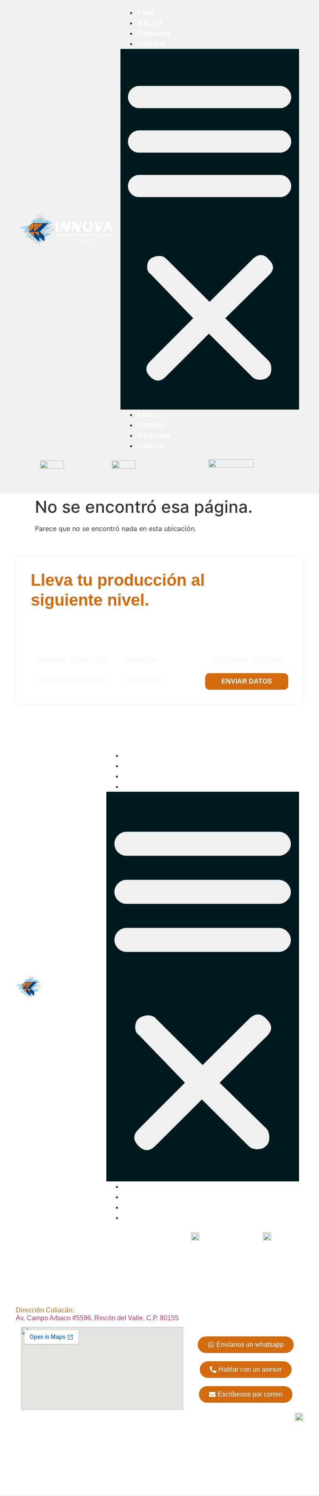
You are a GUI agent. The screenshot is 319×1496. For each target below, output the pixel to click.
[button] (209, 229)
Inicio (145, 12)
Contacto (151, 43)
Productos (153, 33)
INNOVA (150, 23)
